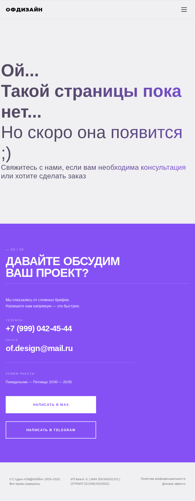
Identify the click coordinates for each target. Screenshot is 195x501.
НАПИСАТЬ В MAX (51, 405)
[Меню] (184, 9)
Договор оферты (173, 484)
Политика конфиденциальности (163, 478)
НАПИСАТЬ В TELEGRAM (51, 430)
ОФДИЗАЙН (24, 9)
